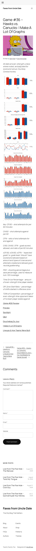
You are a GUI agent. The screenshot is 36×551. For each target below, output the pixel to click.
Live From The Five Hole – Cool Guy (13, 486)
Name (5, 413)
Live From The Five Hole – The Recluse (13, 470)
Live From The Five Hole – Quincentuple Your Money (14, 495)
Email (5, 422)
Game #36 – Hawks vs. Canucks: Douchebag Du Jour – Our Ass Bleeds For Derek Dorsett (24, 352)
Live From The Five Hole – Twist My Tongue (13, 478)
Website (5, 431)
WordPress (29, 547)
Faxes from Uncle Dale (12, 8)
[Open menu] (32, 8)
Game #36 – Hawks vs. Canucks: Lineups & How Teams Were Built (9, 353)
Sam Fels (12, 59)
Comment (6, 389)
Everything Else (21, 59)
